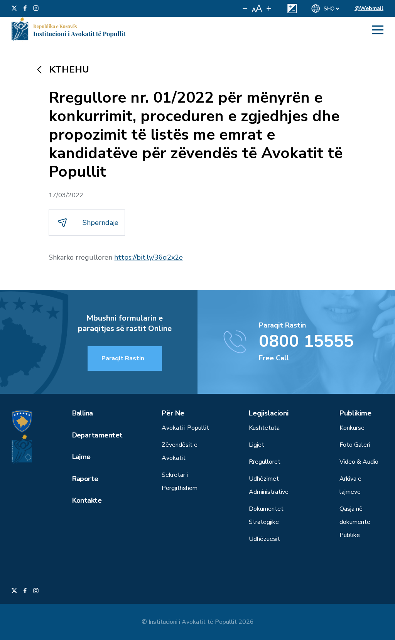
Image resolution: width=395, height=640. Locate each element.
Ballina (82, 413)
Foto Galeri (354, 445)
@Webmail (368, 8)
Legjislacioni (269, 413)
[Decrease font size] (245, 8)
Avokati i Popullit (185, 428)
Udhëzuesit (264, 539)
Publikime (355, 413)
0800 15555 (306, 341)
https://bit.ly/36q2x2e (148, 257)
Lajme (81, 456)
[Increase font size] (268, 8)
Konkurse (352, 428)
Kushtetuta (264, 428)
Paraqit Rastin (122, 358)
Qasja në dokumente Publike (354, 522)
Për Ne (173, 413)
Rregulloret (264, 462)
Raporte (85, 478)
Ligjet (256, 445)
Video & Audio (358, 462)
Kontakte (87, 500)
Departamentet (97, 435)
